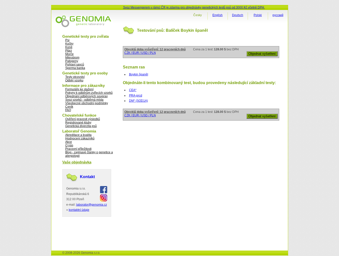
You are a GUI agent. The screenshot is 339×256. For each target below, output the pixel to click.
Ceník (69, 106)
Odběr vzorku (74, 80)
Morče (69, 54)
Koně (68, 47)
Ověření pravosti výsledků (82, 119)
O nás (69, 145)
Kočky (69, 43)
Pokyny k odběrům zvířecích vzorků (89, 93)
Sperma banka (75, 68)
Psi (67, 40)
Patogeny (71, 61)
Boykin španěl (138, 74)
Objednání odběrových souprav (86, 96)
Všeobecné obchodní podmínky (86, 103)
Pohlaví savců (74, 64)
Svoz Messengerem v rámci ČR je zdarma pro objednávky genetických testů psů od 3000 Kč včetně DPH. (194, 7)
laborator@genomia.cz (91, 204)
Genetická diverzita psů (81, 126)
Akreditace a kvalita (78, 135)
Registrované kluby (78, 122)
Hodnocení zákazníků (80, 138)
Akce (68, 142)
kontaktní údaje (79, 210)
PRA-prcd (135, 95)
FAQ (68, 110)
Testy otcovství (75, 77)
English (217, 15)
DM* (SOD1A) (138, 100)
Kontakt (87, 177)
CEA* (132, 90)
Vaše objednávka (76, 162)
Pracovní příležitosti (78, 149)
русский (277, 15)
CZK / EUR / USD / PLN (140, 53)
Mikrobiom (72, 57)
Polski (258, 15)
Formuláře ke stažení (79, 89)
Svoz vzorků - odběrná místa (84, 99)
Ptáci (68, 50)
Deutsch (237, 15)
